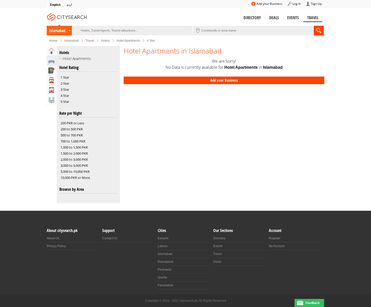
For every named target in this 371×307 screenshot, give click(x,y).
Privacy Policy (56, 246)
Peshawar (165, 269)
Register (274, 238)
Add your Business (269, 4)
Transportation (52, 90)
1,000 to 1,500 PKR (74, 147)
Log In (297, 4)
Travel (313, 17)
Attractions (52, 100)
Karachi (163, 238)
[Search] (319, 30)
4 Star (65, 95)
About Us (53, 238)
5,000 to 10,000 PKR (75, 171)
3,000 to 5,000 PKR (74, 165)
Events (293, 17)
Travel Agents (52, 70)
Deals (274, 17)
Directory (252, 17)
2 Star (65, 83)
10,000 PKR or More (75, 177)
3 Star (65, 89)
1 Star (65, 77)
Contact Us (109, 238)
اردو (69, 4)
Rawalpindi (165, 262)
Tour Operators (52, 80)
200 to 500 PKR (72, 129)
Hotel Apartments (128, 40)
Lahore (163, 246)
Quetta (162, 277)
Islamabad (57, 30)
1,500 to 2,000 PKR (74, 153)
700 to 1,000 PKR (73, 141)
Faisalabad (165, 285)
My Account (276, 246)
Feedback (313, 303)
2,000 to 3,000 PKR (74, 159)
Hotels (105, 40)
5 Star (65, 101)
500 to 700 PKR (72, 135)
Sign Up (316, 4)
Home (53, 40)
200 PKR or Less (72, 123)
